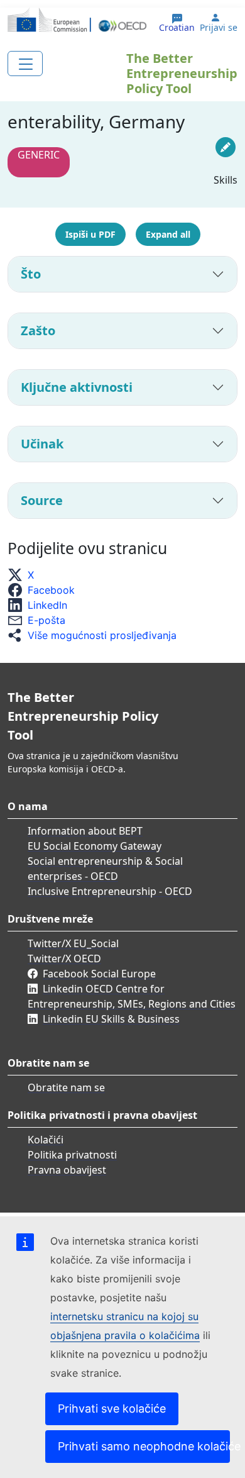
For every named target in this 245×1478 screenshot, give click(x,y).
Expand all (168, 234)
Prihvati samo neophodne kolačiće (144, 1446)
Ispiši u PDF (90, 234)
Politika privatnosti (72, 1155)
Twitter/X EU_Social (73, 943)
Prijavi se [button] (218, 27)
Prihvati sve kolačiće (112, 1408)
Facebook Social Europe (99, 974)
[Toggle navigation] (25, 63)
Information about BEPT (85, 831)
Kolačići (45, 1140)
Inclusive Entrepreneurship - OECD (110, 891)
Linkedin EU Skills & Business (111, 1019)
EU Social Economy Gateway (94, 846)
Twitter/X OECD (64, 958)
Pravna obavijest (67, 1170)
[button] (24, 574)
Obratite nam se (66, 1087)
